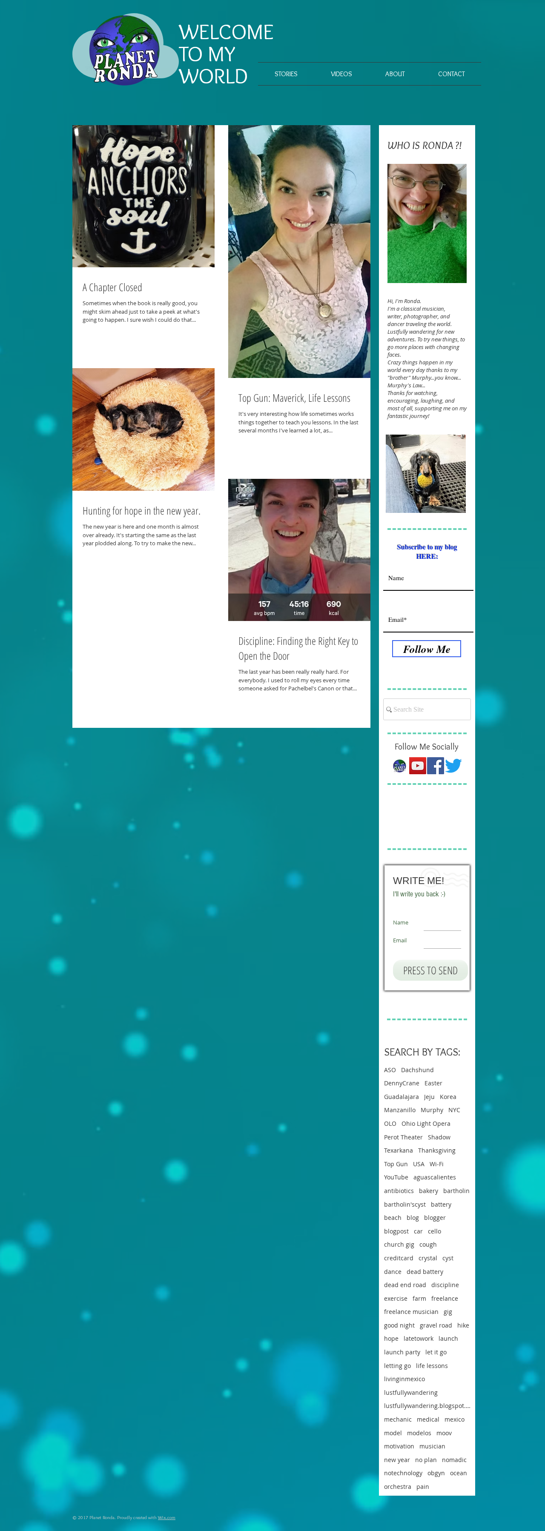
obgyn (436, 1473)
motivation (399, 1446)
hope (391, 1338)
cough (428, 1244)
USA (419, 1164)
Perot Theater (403, 1137)
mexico (455, 1419)
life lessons (432, 1366)
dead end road (405, 1285)
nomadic (454, 1460)
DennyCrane (401, 1083)
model (393, 1433)
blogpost (396, 1231)
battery (441, 1204)
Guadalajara (401, 1097)
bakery (428, 1191)
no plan (426, 1460)
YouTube (396, 1177)
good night (399, 1325)
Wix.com (166, 1517)
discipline (445, 1285)
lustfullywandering (411, 1392)
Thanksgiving (437, 1150)
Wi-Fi (437, 1164)
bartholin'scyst (405, 1204)
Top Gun (396, 1164)
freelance (444, 1298)
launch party (402, 1352)
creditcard (398, 1258)
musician (432, 1446)
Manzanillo (400, 1110)
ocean (458, 1473)
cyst (447, 1258)
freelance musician (411, 1312)
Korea (448, 1097)
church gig (399, 1244)
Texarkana (398, 1150)
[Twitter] (453, 765)
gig (448, 1312)
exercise (395, 1298)
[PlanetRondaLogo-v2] (399, 765)
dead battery (425, 1272)
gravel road (436, 1325)
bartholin (456, 1191)
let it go (436, 1352)
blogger (435, 1217)
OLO (390, 1123)
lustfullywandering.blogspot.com (427, 1406)
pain (422, 1486)
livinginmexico (404, 1379)
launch (448, 1338)
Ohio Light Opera (426, 1123)
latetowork (418, 1338)
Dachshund (417, 1070)
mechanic (398, 1419)
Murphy (432, 1110)
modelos (419, 1433)
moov (444, 1433)
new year (397, 1460)
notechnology (403, 1473)
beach (393, 1217)
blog (413, 1217)
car (418, 1231)
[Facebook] (435, 765)
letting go (397, 1366)
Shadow (439, 1137)
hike (463, 1325)
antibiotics (399, 1191)
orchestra (397, 1486)
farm (419, 1298)
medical (428, 1419)
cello (434, 1231)
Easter (433, 1083)
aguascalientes (434, 1177)
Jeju (429, 1097)
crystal (428, 1258)
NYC (454, 1110)
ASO (390, 1070)
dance (393, 1272)
